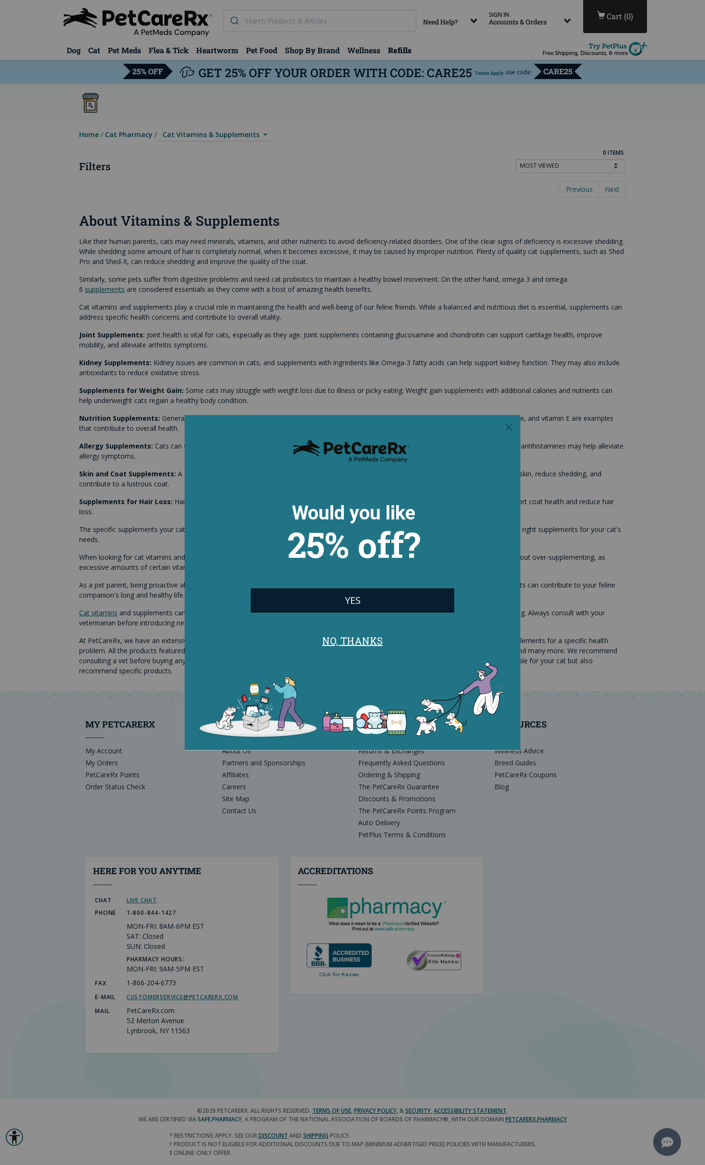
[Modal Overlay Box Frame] (352, 582)
